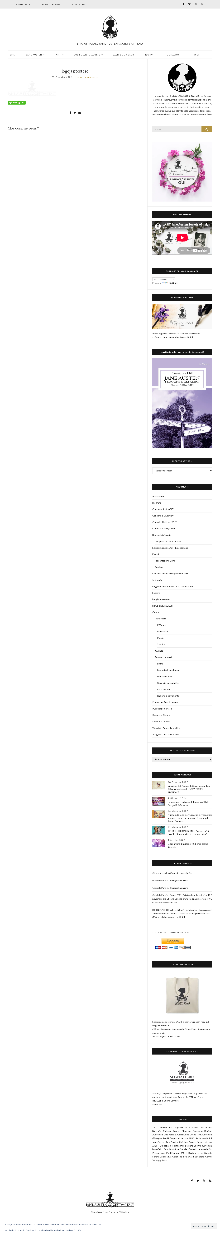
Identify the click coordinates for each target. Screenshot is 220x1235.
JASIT (58, 55)
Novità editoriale (178, 1149)
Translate (173, 282)
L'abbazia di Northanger (168, 670)
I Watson (161, 625)
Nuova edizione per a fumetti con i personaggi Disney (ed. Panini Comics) (190, 818)
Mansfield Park (164, 676)
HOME (11, 55)
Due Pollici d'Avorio (173, 1134)
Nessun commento (87, 77)
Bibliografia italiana (179, 880)
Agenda (179, 1127)
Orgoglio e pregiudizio (168, 683)
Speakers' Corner (161, 721)
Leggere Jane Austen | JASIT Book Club (172, 586)
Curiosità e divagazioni (163, 528)
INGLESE (157, 1100)
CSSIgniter (124, 1212)
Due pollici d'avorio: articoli (168, 541)
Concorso (198, 1131)
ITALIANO (193, 1097)
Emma (160, 663)
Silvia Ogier (172, 1156)
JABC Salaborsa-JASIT (200, 1138)
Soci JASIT (188, 1156)
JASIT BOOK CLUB (123, 55)
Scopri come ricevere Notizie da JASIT (174, 337)
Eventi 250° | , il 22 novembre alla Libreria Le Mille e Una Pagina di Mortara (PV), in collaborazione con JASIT (182, 899)
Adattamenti (158, 496)
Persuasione (163, 689)
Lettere (156, 592)
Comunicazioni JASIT (163, 509)
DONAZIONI (174, 55)
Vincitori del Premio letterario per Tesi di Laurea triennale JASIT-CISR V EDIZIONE (189, 789)
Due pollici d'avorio (161, 535)
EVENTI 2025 (23, 4)
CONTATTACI (79, 4)
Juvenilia (159, 650)
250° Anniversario (162, 1127)
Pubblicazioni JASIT (162, 708)
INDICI (195, 55)
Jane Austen (158, 1142)
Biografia (156, 502)
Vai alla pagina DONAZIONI (166, 1036)
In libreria (157, 580)
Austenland (206, 1127)
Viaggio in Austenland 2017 (166, 728)
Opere (155, 612)
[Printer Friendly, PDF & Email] (17, 102)
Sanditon (161, 644)
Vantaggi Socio (159, 1160)
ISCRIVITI (150, 55)
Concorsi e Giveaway (162, 515)
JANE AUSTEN (34, 55)
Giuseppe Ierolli (160, 1138)
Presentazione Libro (165, 560)
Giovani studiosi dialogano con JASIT (171, 573)
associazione (191, 1127)
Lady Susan (162, 631)
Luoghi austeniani (161, 599)
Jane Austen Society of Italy (198, 1142)
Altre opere (160, 618)
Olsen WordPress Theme (103, 1212)
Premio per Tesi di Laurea (165, 702)
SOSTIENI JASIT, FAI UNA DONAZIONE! (172, 932)
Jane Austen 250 (174, 1142)
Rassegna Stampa (161, 715)
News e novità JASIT (162, 605)
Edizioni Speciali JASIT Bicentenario (170, 547)
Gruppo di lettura (179, 1138)
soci (180, 1156)
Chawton (186, 1131)
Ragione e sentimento (168, 695)
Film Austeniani (204, 1134)
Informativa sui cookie (71, 1230)
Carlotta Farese (171, 1131)
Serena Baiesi (159, 1156)
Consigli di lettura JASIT (164, 522)
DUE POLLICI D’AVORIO (87, 55)
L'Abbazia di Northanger (172, 1145)
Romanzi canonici (163, 657)
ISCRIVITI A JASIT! (51, 4)
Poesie (160, 637)
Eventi (155, 554)
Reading (159, 567)
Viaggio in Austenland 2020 (166, 734)
